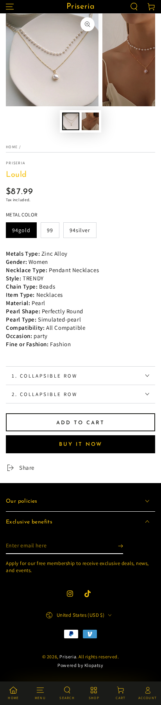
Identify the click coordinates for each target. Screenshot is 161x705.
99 (50, 230)
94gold (21, 230)
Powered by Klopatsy (80, 665)
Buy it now (80, 444)
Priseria (15, 162)
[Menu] (9, 6)
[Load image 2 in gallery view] (90, 121)
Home (12, 146)
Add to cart (80, 422)
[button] (134, 6)
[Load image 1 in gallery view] (70, 121)
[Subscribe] (120, 546)
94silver (80, 230)
